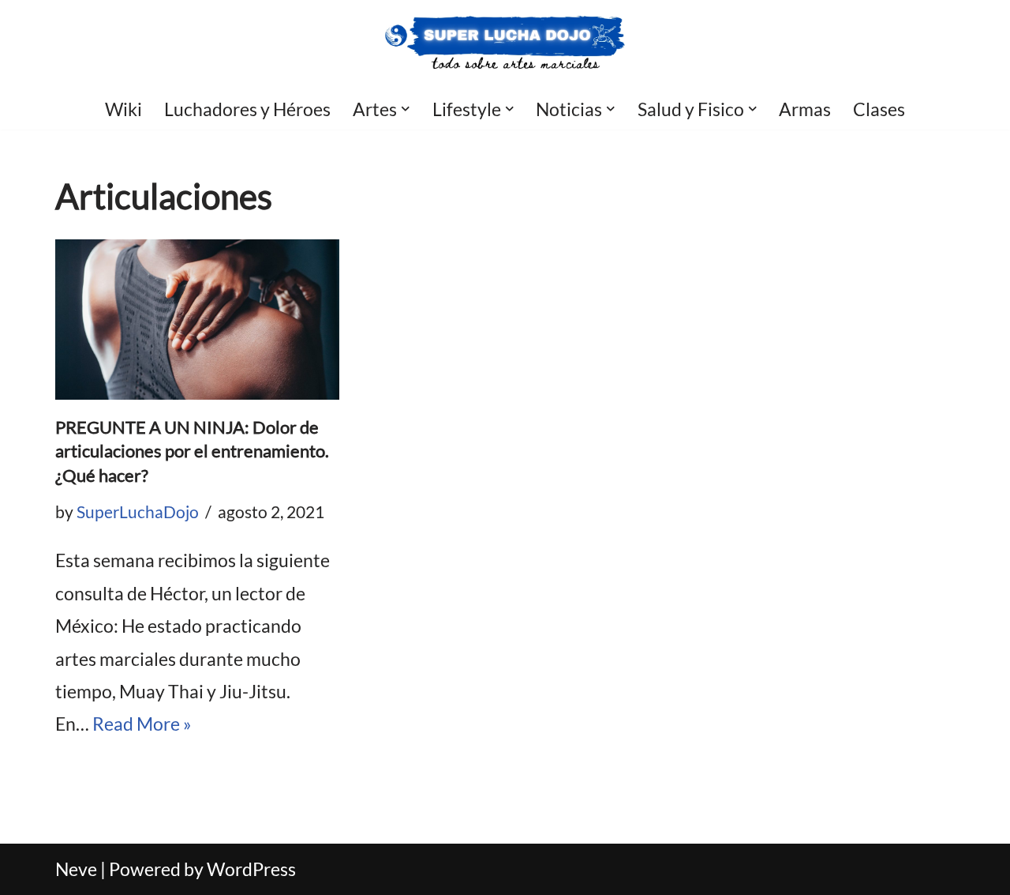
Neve (76, 869)
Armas (805, 109)
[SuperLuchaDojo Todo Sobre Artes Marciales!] (505, 43)
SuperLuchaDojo (138, 511)
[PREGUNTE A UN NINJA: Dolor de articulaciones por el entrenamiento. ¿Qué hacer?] (197, 319)
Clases (879, 109)
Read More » (142, 724)
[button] (405, 109)
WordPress (251, 869)
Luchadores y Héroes (247, 109)
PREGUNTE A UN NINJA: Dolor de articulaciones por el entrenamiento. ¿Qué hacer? (192, 451)
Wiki (123, 109)
